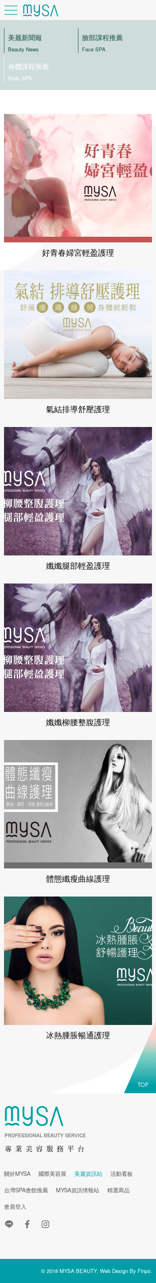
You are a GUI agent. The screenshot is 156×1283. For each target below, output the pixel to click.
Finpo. (145, 1271)
